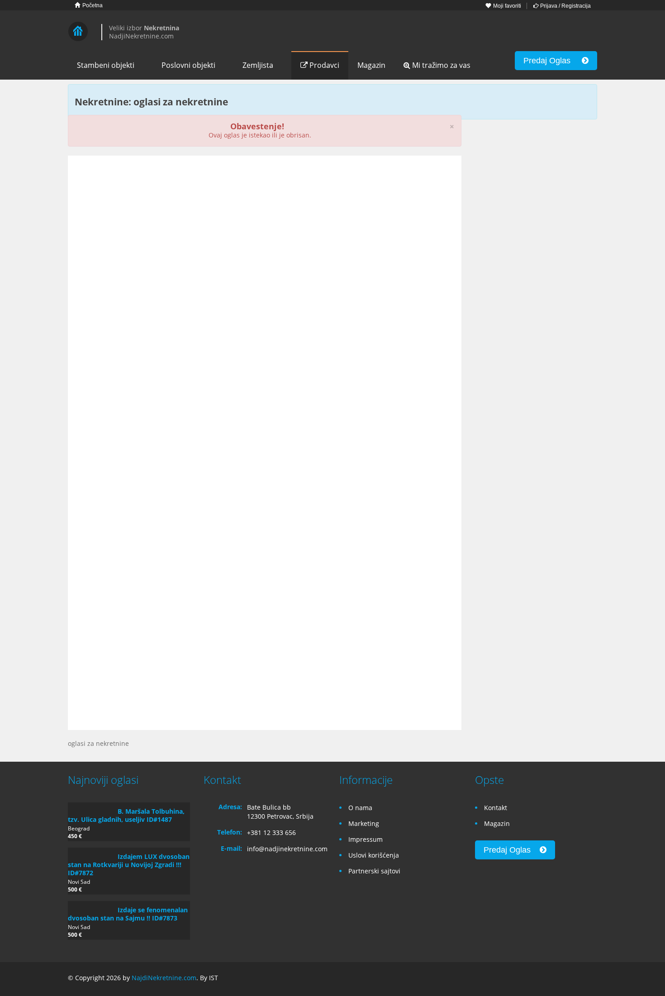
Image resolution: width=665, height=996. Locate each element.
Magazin (371, 65)
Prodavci (323, 65)
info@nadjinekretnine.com (287, 848)
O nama (360, 807)
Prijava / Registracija (565, 6)
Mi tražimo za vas (440, 65)
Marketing (363, 823)
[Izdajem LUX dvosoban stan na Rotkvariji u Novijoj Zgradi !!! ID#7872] (90, 852)
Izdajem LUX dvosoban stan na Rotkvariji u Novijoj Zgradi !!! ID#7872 (129, 864)
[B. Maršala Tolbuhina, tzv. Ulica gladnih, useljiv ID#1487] (90, 806)
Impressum (365, 839)
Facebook (549, 979)
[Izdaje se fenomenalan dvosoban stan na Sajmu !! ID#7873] (90, 905)
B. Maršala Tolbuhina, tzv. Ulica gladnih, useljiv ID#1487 (126, 815)
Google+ (569, 979)
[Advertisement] (264, 232)
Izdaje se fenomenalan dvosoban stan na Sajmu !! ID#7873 (128, 914)
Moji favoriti (506, 6)
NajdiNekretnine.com (164, 977)
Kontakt (495, 807)
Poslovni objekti (188, 65)
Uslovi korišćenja (373, 855)
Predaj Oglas (552, 60)
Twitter (591, 979)
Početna (92, 5)
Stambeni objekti (105, 65)
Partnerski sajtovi (374, 871)
